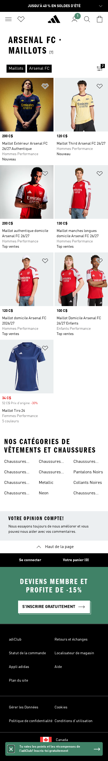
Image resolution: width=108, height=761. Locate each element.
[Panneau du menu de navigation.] (8, 19)
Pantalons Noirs (88, 472)
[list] (45, 68)
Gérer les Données (23, 707)
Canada (62, 740)
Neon (43, 493)
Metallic (46, 483)
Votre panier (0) (76, 560)
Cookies (61, 707)
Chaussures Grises (50, 472)
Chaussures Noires (15, 472)
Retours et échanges (71, 639)
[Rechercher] (87, 19)
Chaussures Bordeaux (15, 493)
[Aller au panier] (99, 19)
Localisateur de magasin (74, 653)
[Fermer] (11, 748)
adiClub (15, 639)
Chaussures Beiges (15, 462)
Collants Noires (87, 483)
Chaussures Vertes (50, 462)
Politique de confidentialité (30, 721)
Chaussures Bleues (15, 483)
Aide (58, 667)
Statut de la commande (27, 653)
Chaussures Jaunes (84, 493)
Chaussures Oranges (84, 462)
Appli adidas (19, 667)
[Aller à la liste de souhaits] (21, 19)
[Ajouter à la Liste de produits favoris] (45, 87)
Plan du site (18, 680)
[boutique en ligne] (54, 21)
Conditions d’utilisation (74, 721)
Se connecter (30, 560)
